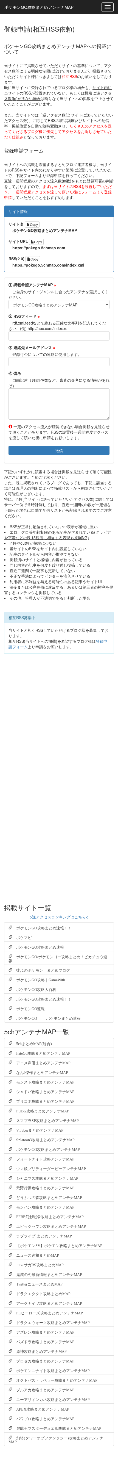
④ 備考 (15, 373)
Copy (34, 224)
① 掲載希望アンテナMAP (32, 284)
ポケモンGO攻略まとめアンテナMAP (39, 7)
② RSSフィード (24, 316)
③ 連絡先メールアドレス (32, 347)
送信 (59, 450)
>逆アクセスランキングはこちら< (59, 916)
